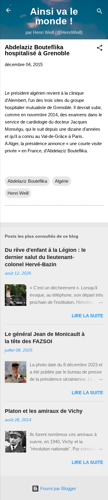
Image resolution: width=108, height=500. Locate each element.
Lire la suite (87, 315)
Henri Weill (18, 193)
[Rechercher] (99, 12)
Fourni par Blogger (57, 488)
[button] (99, 48)
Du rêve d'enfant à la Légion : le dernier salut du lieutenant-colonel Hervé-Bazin (45, 257)
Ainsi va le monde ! (54, 16)
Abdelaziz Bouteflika (27, 181)
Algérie (61, 181)
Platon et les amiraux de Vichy (43, 411)
